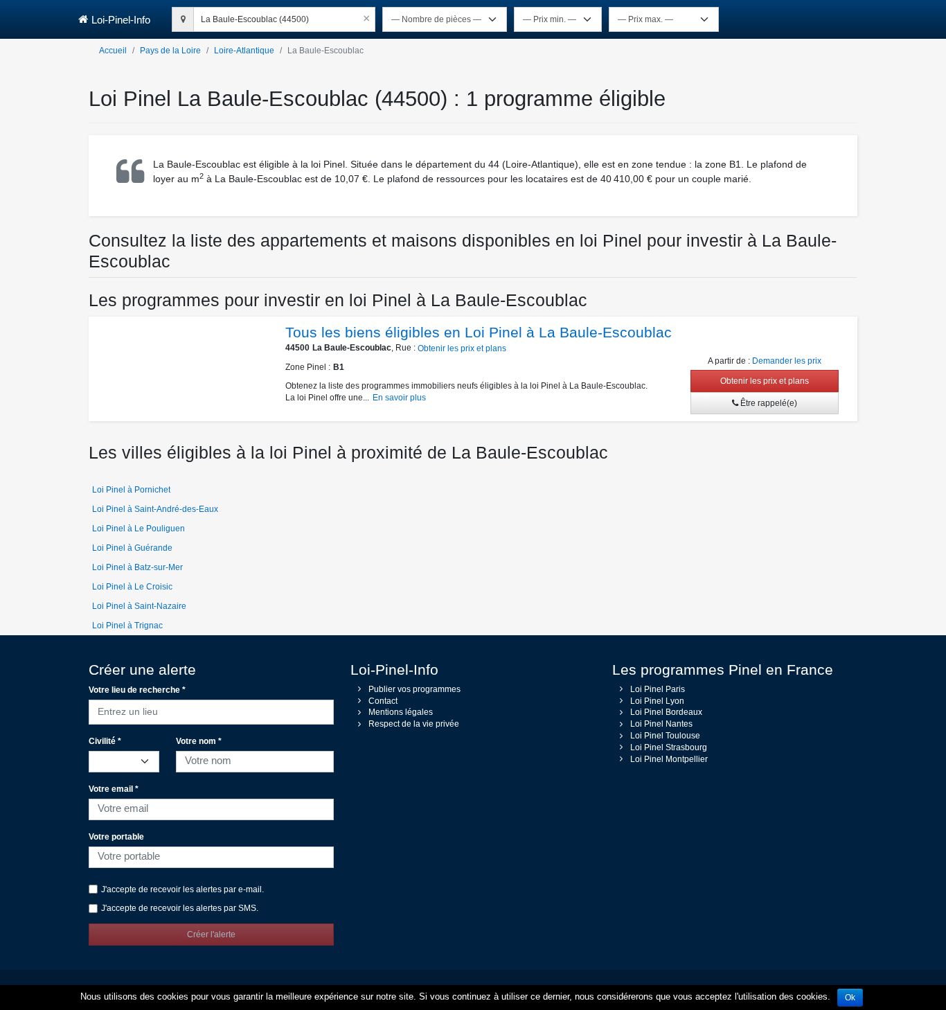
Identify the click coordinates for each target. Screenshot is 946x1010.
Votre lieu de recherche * (137, 690)
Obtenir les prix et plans (462, 348)
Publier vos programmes (414, 689)
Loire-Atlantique (244, 50)
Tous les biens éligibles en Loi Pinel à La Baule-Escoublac (478, 332)
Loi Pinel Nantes (661, 724)
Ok (850, 997)
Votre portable (116, 837)
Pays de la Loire (170, 50)
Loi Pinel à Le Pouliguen (138, 528)
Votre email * (114, 789)
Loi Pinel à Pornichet (131, 490)
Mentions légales (400, 712)
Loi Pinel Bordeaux (666, 712)
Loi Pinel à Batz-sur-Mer (137, 567)
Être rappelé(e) (767, 403)
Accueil (113, 50)
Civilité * (105, 741)
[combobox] (284, 17)
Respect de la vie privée (413, 724)
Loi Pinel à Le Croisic (132, 587)
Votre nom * (199, 741)
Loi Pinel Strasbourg (668, 747)
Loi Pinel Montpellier (669, 759)
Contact (383, 701)
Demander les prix (786, 361)
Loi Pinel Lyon (657, 701)
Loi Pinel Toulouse (665, 736)
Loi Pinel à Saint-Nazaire (139, 606)
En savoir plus (399, 397)
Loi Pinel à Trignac (127, 625)
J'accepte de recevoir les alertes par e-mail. (182, 889)
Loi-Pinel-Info (120, 20)
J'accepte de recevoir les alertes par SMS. (179, 908)
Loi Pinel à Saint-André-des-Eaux (155, 509)
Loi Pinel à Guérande (132, 548)
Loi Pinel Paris (657, 689)
